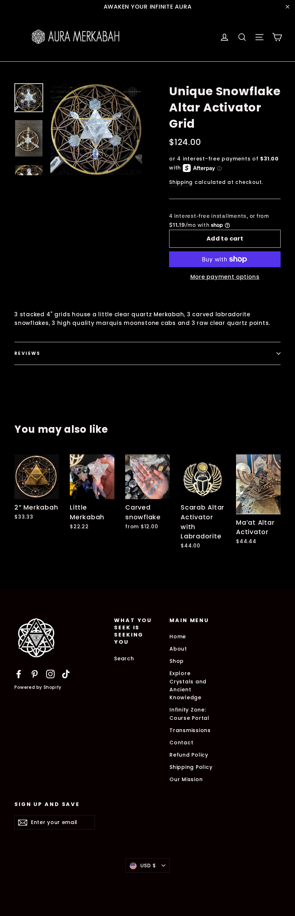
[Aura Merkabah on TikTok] (66, 674)
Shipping (181, 182)
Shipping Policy (190, 767)
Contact (181, 742)
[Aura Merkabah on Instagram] (50, 674)
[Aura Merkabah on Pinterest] (34, 674)
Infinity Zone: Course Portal (189, 713)
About (178, 648)
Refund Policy (188, 754)
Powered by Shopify (38, 687)
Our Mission (186, 779)
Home (177, 636)
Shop (176, 661)
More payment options (225, 277)
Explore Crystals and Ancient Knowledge (187, 685)
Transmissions (190, 730)
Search (124, 658)
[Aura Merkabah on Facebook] (18, 674)
